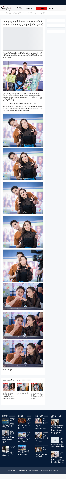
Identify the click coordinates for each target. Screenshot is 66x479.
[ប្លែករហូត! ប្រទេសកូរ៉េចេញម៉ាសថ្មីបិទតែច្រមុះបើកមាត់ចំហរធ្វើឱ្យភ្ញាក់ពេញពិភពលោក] (5, 449)
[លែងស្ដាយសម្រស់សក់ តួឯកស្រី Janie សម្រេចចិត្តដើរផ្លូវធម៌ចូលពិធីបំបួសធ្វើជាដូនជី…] (37, 387)
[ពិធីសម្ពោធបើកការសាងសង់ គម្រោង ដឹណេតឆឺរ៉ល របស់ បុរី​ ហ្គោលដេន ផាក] (22, 448)
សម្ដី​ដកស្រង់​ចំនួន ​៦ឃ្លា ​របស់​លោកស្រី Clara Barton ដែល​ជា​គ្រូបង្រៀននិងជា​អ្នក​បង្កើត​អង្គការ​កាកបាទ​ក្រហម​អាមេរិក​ (8, 437)
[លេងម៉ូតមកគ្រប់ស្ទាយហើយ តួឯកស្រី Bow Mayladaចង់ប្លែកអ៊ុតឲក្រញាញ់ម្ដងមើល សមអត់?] (9, 387)
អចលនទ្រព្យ (30, 8)
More (51, 8)
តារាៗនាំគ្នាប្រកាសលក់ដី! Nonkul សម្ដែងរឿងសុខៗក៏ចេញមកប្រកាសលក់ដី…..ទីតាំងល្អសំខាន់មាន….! (41, 438)
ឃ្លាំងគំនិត (19, 8)
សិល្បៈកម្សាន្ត (41, 8)
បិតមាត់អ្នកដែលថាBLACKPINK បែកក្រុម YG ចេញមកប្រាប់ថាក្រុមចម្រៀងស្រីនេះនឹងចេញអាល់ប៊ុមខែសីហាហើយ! (57, 457)
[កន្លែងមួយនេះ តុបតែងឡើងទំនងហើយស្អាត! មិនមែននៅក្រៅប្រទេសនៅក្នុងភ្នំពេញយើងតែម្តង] (22, 420)
